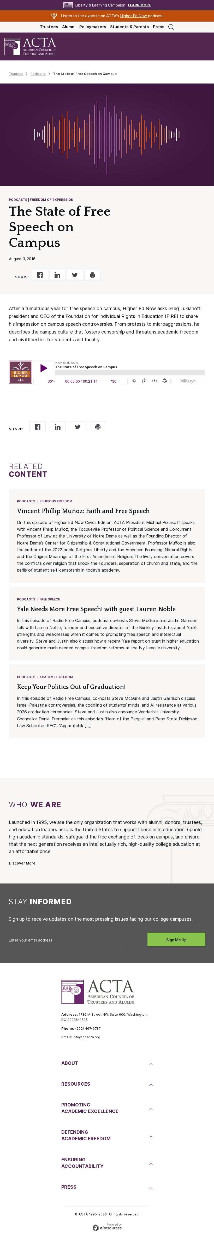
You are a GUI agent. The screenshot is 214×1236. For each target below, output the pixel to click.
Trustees (49, 26)
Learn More (139, 5)
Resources (75, 1084)
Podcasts (38, 74)
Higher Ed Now (133, 16)
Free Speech (49, 599)
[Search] (171, 26)
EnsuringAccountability (82, 1163)
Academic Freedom (56, 677)
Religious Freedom (55, 501)
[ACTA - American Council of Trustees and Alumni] (34, 46)
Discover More (22, 863)
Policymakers (92, 26)
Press (158, 26)
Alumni (68, 26)
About (69, 1063)
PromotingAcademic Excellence (89, 1108)
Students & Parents (129, 26)
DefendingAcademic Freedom (86, 1135)
